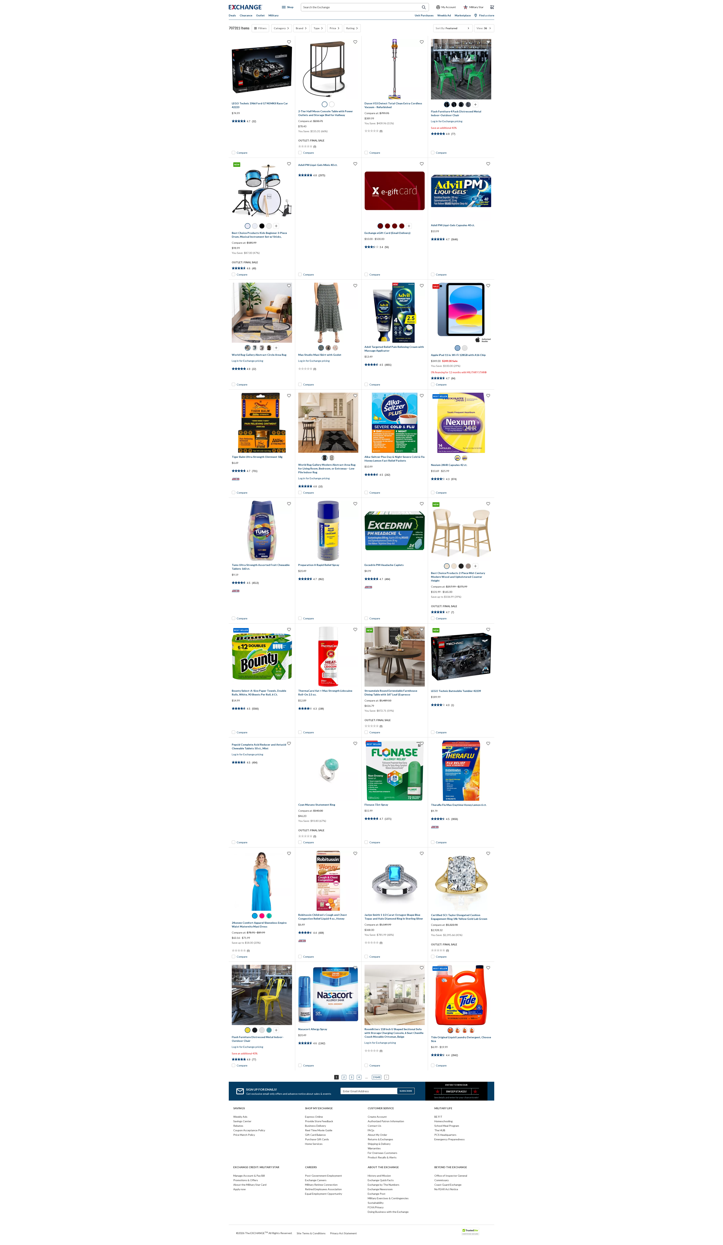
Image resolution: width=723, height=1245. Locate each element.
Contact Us (374, 1125)
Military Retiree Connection (321, 1184)
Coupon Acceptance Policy (249, 1130)
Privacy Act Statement (343, 1233)
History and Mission (379, 1175)
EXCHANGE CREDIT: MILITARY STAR (256, 1167)
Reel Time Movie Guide (318, 1130)
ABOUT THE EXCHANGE (383, 1167)
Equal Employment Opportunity (323, 1193)
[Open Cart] (492, 7)
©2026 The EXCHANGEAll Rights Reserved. (264, 1233)
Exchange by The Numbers (383, 1184)
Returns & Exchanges (380, 1139)
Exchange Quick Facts (381, 1180)
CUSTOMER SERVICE (381, 1108)
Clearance (246, 15)
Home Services (314, 1143)
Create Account (377, 1116)
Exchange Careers (315, 1180)
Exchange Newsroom (380, 1189)
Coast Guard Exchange (447, 1184)
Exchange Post (376, 1193)
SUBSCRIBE (406, 1090)
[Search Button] (424, 7)
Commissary (441, 1180)
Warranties (374, 1148)
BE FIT (438, 1116)
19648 (376, 1077)
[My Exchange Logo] (253, 7)
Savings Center (242, 1121)
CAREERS (311, 1167)
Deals (232, 15)
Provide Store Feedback (319, 1121)
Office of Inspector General (450, 1175)
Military (273, 15)
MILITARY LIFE (443, 1108)
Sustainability (376, 1202)
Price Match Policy (244, 1134)
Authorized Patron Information (386, 1121)
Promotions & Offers (245, 1180)
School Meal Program (446, 1125)
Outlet (260, 15)
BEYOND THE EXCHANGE (450, 1167)
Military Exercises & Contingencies (388, 1198)
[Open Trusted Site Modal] (470, 1231)
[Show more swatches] (475, 104)
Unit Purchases (424, 15)
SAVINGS (239, 1108)
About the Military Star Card (249, 1184)
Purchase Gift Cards (317, 1139)
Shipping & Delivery (379, 1143)
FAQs (371, 1130)
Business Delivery (315, 1125)
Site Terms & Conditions (311, 1233)
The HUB (439, 1130)
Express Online (314, 1116)
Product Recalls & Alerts (382, 1157)
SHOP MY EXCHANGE (319, 1108)
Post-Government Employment (323, 1175)
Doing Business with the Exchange (388, 1211)
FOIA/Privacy (376, 1207)
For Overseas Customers (382, 1152)
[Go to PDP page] (262, 69)
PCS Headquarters (445, 1134)
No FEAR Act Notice (446, 1189)
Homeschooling (443, 1121)
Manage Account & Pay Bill (249, 1175)
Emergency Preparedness (449, 1139)
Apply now (239, 1189)
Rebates (238, 1125)
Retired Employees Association (323, 1189)
